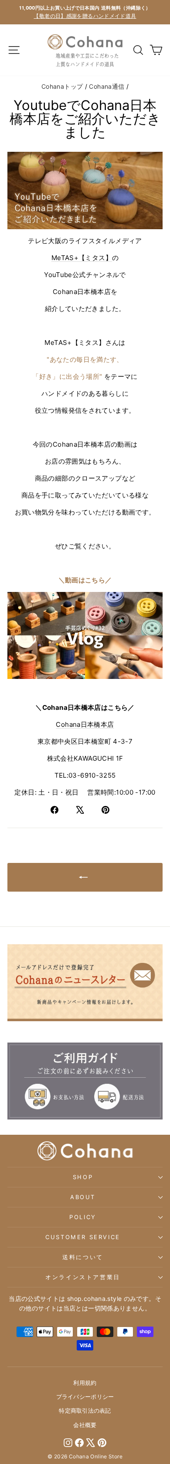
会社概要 (84, 1424)
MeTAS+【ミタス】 (81, 258)
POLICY (82, 1216)
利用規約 (84, 1382)
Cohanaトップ (62, 86)
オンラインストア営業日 (82, 1276)
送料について (82, 1256)
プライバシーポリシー (85, 1396)
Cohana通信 (106, 86)
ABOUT (82, 1196)
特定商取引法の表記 (85, 1410)
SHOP (83, 1176)
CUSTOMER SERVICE (82, 1236)
